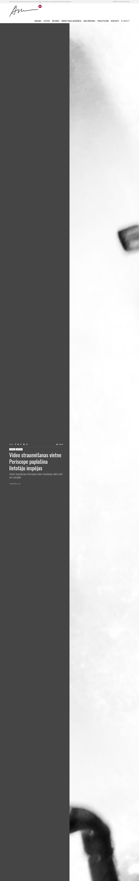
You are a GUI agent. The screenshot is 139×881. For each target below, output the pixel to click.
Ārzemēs (19, 449)
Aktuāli (12, 449)
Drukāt (61, 444)
